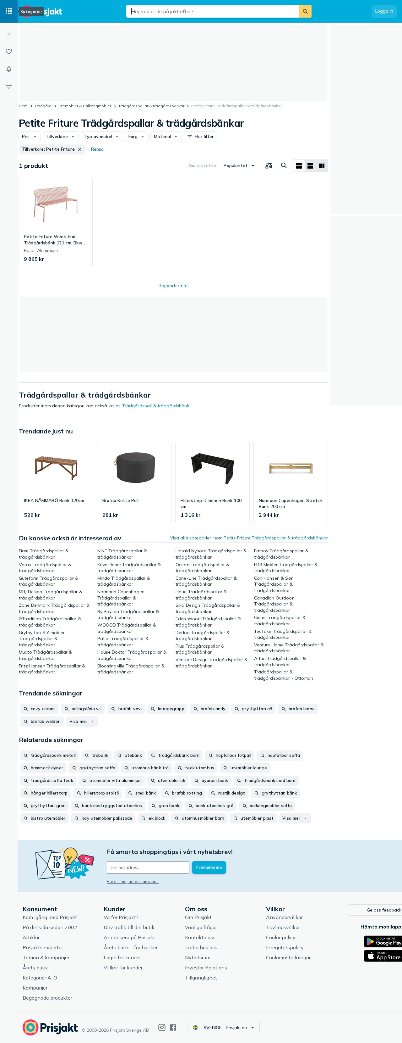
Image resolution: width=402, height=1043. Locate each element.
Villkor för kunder (123, 967)
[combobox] (212, 11)
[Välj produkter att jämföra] (269, 166)
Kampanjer (35, 987)
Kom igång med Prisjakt (50, 917)
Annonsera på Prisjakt (129, 937)
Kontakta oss (200, 937)
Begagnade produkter (47, 998)
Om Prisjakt (198, 917)
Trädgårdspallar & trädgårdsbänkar (151, 105)
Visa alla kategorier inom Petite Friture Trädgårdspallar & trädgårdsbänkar (249, 538)
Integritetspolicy (285, 947)
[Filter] (9, 87)
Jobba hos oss (201, 947)
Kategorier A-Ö (40, 977)
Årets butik (35, 967)
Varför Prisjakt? (121, 917)
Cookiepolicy (281, 937)
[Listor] (9, 51)
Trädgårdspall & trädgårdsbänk (155, 406)
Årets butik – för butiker (131, 947)
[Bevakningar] (9, 69)
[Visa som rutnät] (299, 165)
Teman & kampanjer (46, 957)
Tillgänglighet (201, 977)
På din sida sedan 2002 (50, 927)
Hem (23, 105)
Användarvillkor (284, 917)
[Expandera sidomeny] (9, 34)
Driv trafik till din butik (129, 927)
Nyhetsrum (197, 957)
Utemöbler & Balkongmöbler (84, 105)
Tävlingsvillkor (283, 927)
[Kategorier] (9, 11)
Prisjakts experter (43, 947)
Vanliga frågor (201, 927)
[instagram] (162, 1027)
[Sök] (305, 11)
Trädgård (43, 105)
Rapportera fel (173, 285)
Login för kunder (122, 957)
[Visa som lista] (310, 165)
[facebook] (173, 1027)
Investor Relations (206, 967)
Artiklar (31, 937)
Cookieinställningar (288, 957)
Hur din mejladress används (133, 881)
